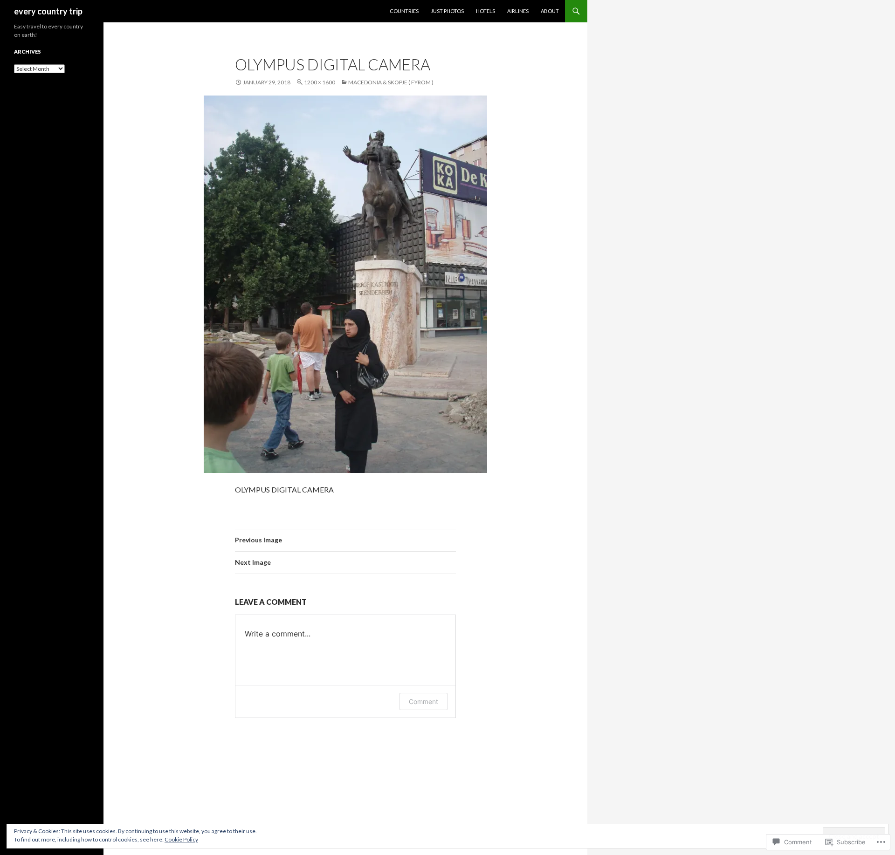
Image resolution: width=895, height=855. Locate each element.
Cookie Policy (181, 839)
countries (404, 11)
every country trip (48, 11)
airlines (518, 11)
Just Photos (447, 11)
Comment (423, 701)
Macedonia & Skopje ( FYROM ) (391, 82)
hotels (485, 11)
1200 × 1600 (319, 82)
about (550, 11)
